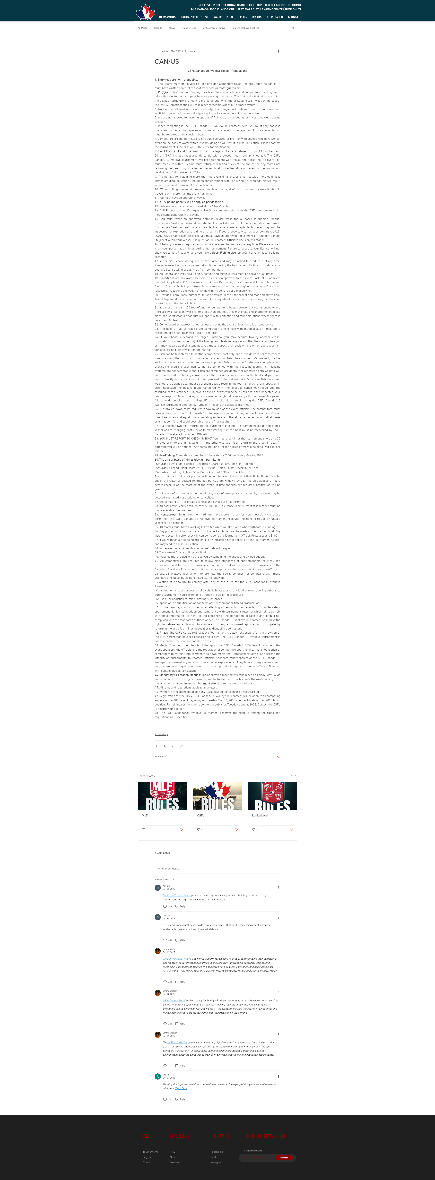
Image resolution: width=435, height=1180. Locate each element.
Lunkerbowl (260, 815)
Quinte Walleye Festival (246, 28)
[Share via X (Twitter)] (164, 746)
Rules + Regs (189, 28)
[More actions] (278, 51)
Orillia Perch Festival (214, 28)
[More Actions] (278, 888)
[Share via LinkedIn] (173, 746)
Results (158, 28)
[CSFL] (217, 796)
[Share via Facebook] (156, 746)
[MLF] (162, 796)
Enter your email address (254, 1151)
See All (293, 775)
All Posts (142, 28)
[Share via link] (181, 746)
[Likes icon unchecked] (165, 907)
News (172, 28)
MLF (145, 815)
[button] (293, 28)
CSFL (200, 815)
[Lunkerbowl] (272, 796)
